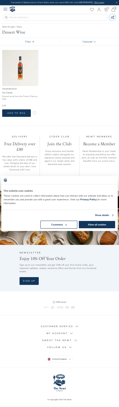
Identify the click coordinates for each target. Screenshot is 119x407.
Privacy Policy (88, 199)
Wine (19, 27)
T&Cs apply (99, 2)
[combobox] (59, 359)
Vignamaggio (9, 89)
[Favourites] (92, 9)
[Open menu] (5, 9)
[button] (60, 326)
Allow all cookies (97, 224)
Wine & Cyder (8, 27)
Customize (57, 224)
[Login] (99, 9)
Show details (102, 215)
